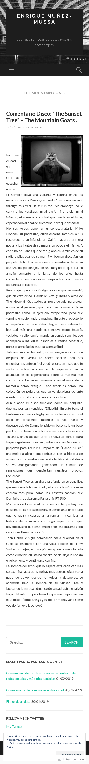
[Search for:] (44, 642)
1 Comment (34, 127)
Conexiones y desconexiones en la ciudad (35, 690)
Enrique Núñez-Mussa (44, 19)
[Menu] (12, 70)
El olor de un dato (18, 701)
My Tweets (14, 726)
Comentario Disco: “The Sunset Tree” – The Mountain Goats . (44, 116)
